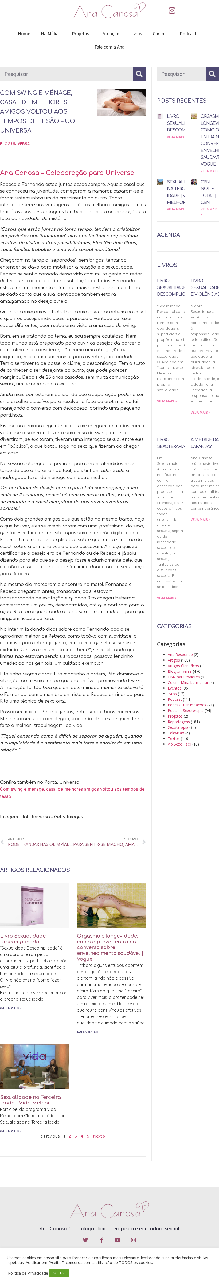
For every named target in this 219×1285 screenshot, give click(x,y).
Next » (99, 1136)
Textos (174, 738)
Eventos (175, 688)
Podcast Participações (187, 704)
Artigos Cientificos (183, 665)
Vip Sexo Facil (179, 744)
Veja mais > (177, 137)
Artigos (174, 660)
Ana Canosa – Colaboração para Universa (67, 173)
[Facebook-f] (101, 1240)
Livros (136, 33)
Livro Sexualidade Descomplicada (23, 938)
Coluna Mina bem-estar (188, 682)
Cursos (159, 33)
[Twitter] (85, 1240)
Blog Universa (15, 143)
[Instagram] (172, 10)
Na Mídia (49, 33)
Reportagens (179, 721)
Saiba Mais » (10, 1008)
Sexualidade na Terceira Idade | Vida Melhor (30, 1100)
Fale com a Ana (109, 47)
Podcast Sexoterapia (186, 710)
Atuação (111, 33)
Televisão (176, 732)
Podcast (175, 699)
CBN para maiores (184, 676)
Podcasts (189, 33)
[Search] (139, 74)
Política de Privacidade (28, 1273)
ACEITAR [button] (59, 1272)
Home (24, 33)
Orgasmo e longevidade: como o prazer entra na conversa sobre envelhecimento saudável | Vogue (110, 947)
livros (172, 693)
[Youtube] (118, 1240)
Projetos (80, 33)
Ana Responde (180, 654)
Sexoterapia (178, 727)
